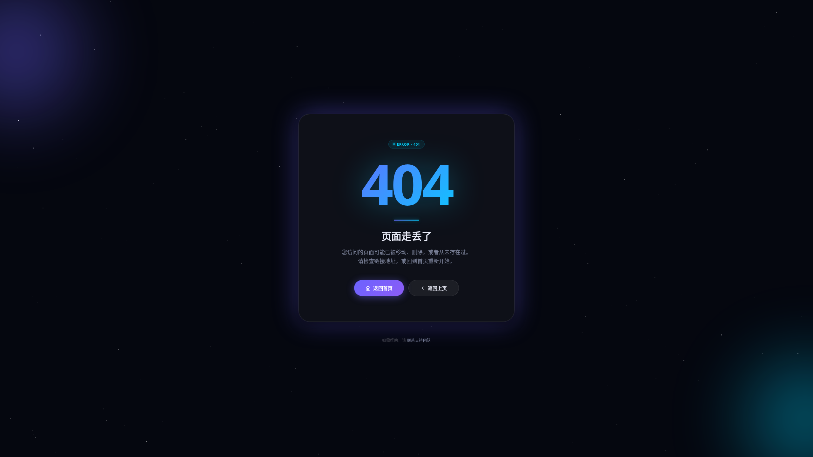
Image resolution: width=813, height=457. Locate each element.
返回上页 (437, 288)
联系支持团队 (419, 340)
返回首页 (383, 288)
